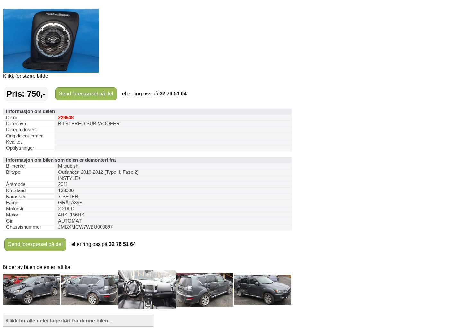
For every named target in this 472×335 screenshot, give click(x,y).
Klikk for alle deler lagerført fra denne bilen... (58, 320)
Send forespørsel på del (86, 93)
